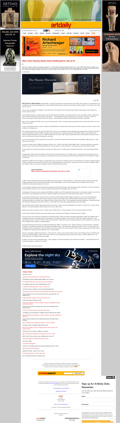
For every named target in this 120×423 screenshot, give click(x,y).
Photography (75, 363)
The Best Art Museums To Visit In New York (34, 353)
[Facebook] (44, 31)
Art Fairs (78, 365)
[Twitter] (47, 31)
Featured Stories (67, 365)
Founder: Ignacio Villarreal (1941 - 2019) (61, 400)
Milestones (58, 363)
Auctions (74, 365)
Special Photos (52, 365)
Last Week (30, 33)
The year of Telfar (27, 341)
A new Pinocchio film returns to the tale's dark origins (36, 310)
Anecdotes (46, 366)
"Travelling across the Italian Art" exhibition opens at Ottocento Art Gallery (41, 312)
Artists (36, 33)
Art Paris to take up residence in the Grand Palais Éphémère (38, 289)
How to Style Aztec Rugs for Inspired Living (34, 355)
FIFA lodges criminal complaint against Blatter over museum (38, 279)
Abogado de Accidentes (61, 391)
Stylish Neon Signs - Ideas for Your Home (33, 351)
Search (82, 33)
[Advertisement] (81, 282)
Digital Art (64, 363)
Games (63, 33)
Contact (88, 33)
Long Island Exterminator (29, 343)
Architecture (69, 363)
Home (24, 33)
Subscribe (69, 33)
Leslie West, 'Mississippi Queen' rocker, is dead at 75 (36, 286)
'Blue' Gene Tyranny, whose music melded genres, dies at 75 (38, 336)
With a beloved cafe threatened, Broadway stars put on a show (50, 171)
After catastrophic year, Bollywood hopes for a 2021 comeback (39, 322)
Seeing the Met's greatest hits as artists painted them (36, 277)
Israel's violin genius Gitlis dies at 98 (32, 300)
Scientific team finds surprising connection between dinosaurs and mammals (42, 291)
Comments (76, 33)
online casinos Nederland (54, 383)
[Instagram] (49, 31)
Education (56, 366)
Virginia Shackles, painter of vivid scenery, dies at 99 (36, 297)
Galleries (42, 33)
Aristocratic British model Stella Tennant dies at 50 (35, 338)
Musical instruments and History (31, 348)
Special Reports (60, 365)
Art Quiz (51, 366)
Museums (48, 33)
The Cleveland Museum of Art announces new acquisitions (38, 281)
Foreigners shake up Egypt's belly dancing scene (35, 325)
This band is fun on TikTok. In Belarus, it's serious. (35, 331)
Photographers (56, 33)
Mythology (61, 366)
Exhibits (51, 363)
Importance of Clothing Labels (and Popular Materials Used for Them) (41, 346)
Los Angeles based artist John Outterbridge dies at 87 (36, 284)
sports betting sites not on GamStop (61, 388)
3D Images (66, 366)
